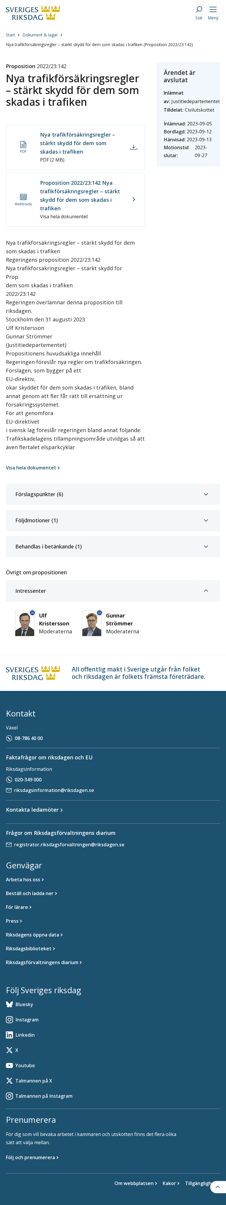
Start (10, 35)
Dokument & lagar (40, 35)
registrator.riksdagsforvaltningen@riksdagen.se (69, 844)
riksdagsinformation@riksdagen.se (54, 790)
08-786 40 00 (29, 738)
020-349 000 (28, 779)
